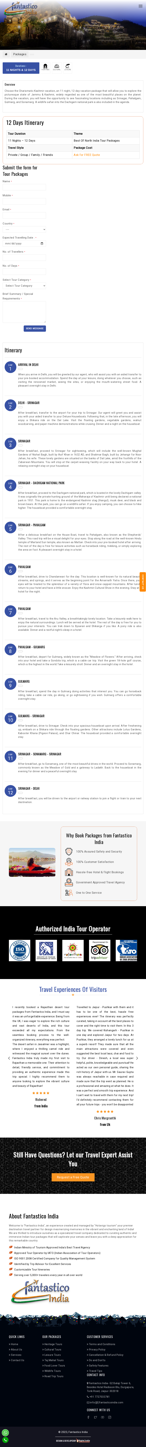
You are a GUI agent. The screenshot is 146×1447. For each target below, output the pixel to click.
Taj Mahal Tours (54, 1360)
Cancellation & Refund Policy (106, 1354)
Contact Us (143, 581)
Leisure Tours (52, 1354)
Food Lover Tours (54, 1365)
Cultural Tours (52, 1349)
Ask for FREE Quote (87, 155)
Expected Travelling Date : (19, 237)
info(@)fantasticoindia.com (106, 1402)
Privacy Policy (97, 1349)
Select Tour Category (17, 279)
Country (8, 223)
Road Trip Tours (53, 1376)
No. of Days (11, 265)
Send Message (35, 328)
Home (14, 1344)
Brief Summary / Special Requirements (18, 296)
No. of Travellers (14, 251)
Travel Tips (95, 1371)
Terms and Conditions (101, 1344)
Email (7, 209)
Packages (19, 54)
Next (137, 1058)
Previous (8, 1058)
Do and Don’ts (96, 1360)
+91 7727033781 (99, 1396)
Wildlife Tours (52, 1371)
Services (16, 1354)
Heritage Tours (53, 1344)
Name (7, 181)
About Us (16, 1349)
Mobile (8, 195)
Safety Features (98, 1365)
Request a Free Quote (73, 1177)
